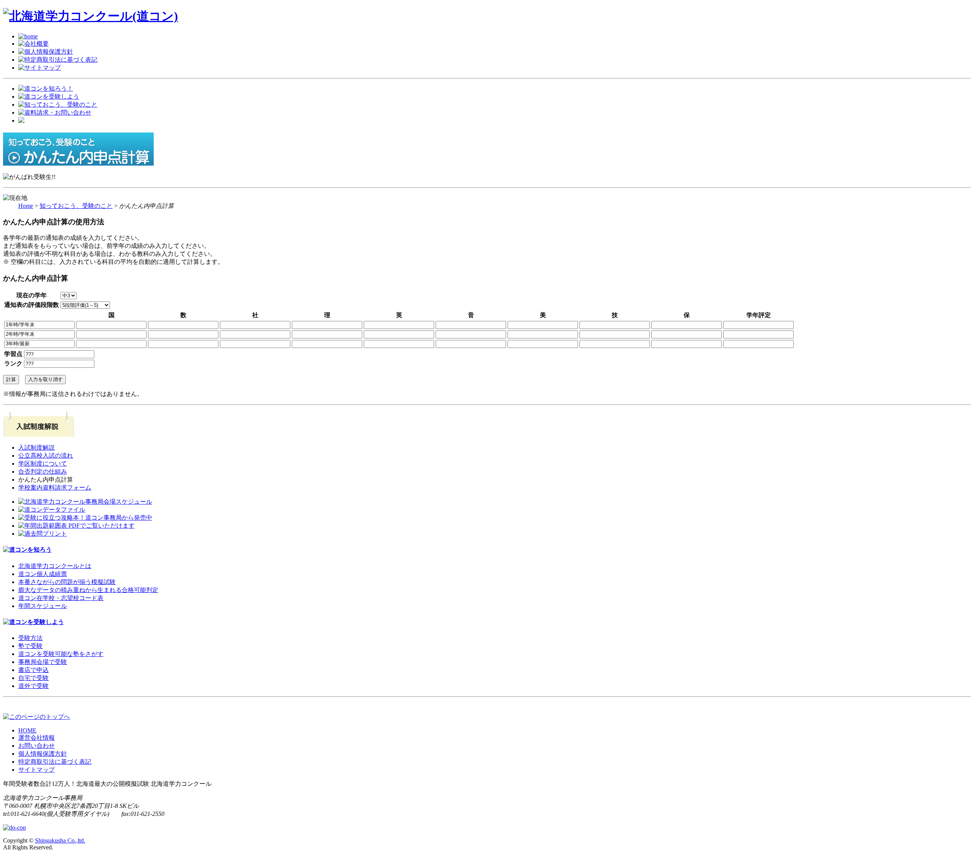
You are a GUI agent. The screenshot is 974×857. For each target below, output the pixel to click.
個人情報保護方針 (42, 753)
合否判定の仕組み (42, 471)
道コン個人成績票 (42, 574)
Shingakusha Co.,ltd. (60, 840)
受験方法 (30, 638)
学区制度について (42, 463)
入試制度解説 (36, 447)
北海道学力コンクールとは (54, 566)
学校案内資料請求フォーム (54, 487)
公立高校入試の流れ (45, 455)
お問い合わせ (36, 745)
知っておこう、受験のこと (76, 206)
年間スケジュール (42, 606)
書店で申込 (33, 670)
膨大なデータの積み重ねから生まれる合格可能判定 (88, 590)
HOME (27, 730)
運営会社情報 (36, 737)
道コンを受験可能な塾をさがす (60, 654)
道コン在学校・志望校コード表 (60, 598)
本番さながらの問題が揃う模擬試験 (67, 582)
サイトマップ (36, 769)
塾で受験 (30, 646)
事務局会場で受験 (42, 662)
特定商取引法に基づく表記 (54, 761)
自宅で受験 (33, 678)
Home (25, 206)
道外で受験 (33, 686)
